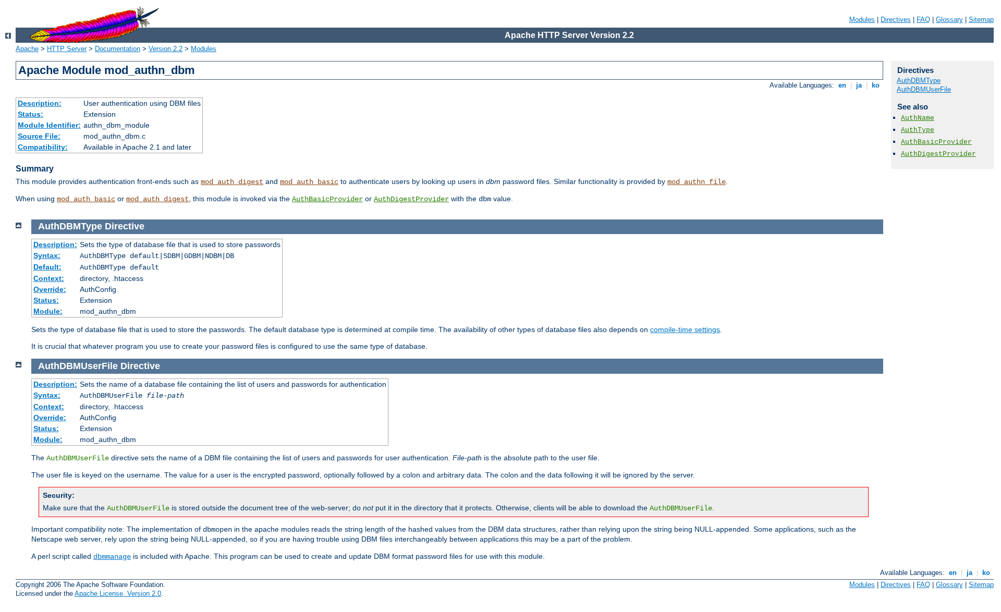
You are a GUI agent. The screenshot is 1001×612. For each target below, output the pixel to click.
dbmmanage (112, 557)
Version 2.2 (165, 49)
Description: (40, 103)
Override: (49, 289)
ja (859, 85)
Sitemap (981, 19)
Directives (896, 19)
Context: (48, 278)
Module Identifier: (49, 125)
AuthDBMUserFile (924, 89)
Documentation (117, 49)
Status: (30, 114)
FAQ (923, 19)
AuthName (917, 118)
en (842, 85)
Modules (862, 19)
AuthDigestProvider (411, 199)
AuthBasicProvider (327, 199)
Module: (48, 311)
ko (876, 85)
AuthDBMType (919, 80)
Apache (27, 49)
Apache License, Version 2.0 (118, 593)
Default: (47, 267)
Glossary (949, 19)
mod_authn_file (696, 182)
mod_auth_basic (309, 182)
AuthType (917, 130)
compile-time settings (685, 329)
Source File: (39, 136)
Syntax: (46, 255)
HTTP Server (67, 49)
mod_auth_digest (232, 182)
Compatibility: (43, 147)
